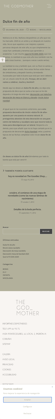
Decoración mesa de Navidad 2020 (16, 254)
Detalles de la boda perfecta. (27, 209)
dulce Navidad (31, 131)
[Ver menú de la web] (49, 6)
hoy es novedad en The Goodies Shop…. (27, 176)
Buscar (6, 227)
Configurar (27, 406)
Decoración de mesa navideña (14, 251)
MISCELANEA (45, 29)
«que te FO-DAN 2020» (34, 54)
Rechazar (27, 413)
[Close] (52, 386)
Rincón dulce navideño (11, 248)
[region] (27, 402)
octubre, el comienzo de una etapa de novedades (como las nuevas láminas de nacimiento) (27, 195)
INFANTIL (6, 275)
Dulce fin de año (9, 245)
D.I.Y (4, 272)
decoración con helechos (40, 94)
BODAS (33, 29)
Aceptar (27, 399)
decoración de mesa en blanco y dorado (20, 97)
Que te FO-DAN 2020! (11, 257)
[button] (2, 59)
